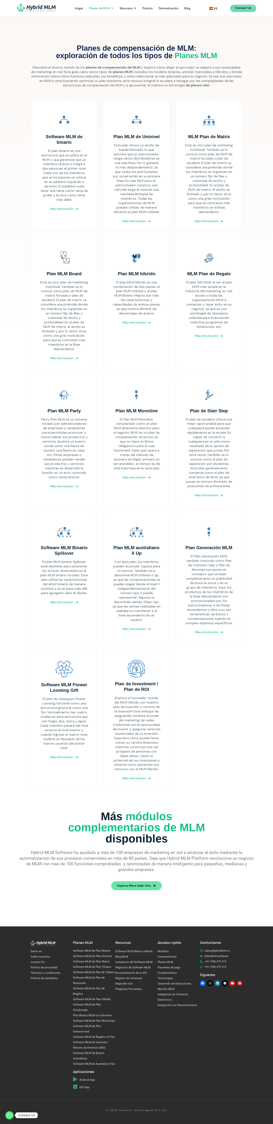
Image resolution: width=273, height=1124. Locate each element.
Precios (147, 8)
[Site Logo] (36, 7)
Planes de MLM (99, 8)
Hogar (79, 8)
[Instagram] (210, 983)
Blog (187, 8)
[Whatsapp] (9, 1115)
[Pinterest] (240, 983)
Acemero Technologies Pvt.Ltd (143, 1110)
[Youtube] (232, 983)
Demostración (168, 8)
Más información (62, 209)
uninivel (187, 72)
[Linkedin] (217, 983)
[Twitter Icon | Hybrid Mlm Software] (225, 983)
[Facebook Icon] (203, 983)
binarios (174, 72)
